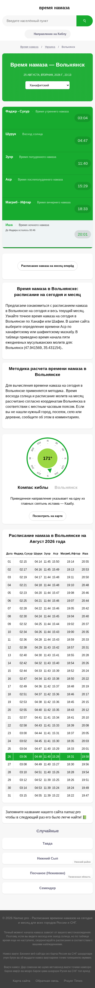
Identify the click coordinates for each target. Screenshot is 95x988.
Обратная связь (47, 981)
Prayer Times (73, 981)
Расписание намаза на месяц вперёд (47, 265)
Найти (84, 20)
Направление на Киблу (50, 34)
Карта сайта (21, 981)
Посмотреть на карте (48, 516)
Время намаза (54, 7)
